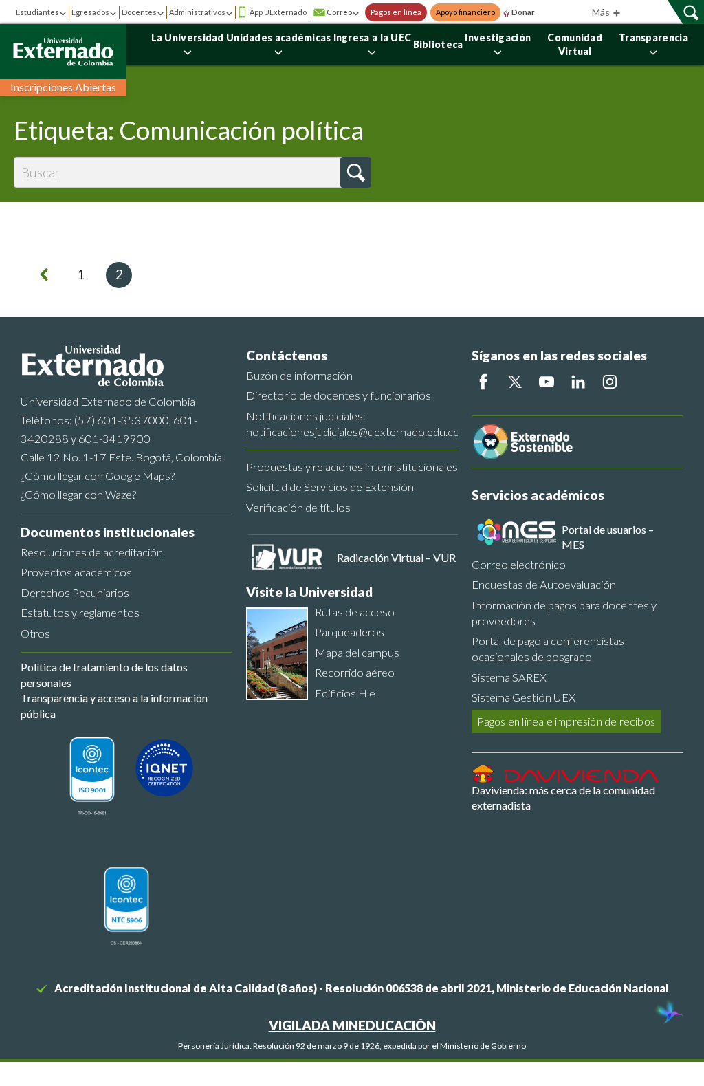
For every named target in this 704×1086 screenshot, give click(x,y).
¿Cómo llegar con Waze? (78, 494)
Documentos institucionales (108, 532)
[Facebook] (483, 381)
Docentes (139, 12)
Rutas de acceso (355, 611)
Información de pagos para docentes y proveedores (564, 612)
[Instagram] (610, 381)
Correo (339, 12)
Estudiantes (37, 12)
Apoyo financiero (465, 12)
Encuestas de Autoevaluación (544, 584)
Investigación (498, 37)
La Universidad (187, 37)
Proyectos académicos (76, 571)
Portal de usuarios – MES (608, 537)
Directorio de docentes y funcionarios (338, 395)
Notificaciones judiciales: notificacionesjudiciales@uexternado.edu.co (352, 423)
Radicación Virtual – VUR (396, 557)
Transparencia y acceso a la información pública (114, 705)
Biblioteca (438, 44)
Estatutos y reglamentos (80, 612)
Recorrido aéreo (355, 672)
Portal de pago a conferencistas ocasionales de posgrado (548, 648)
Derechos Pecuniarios (75, 592)
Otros (35, 633)
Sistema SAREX (509, 677)
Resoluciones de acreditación (92, 551)
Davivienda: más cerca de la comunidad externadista (563, 797)
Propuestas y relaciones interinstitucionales (352, 466)
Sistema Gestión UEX (523, 697)
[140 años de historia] (668, 1014)
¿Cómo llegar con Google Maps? (98, 475)
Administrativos (197, 12)
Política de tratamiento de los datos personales (104, 674)
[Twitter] (515, 381)
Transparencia (653, 37)
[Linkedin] (578, 381)
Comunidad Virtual (574, 44)
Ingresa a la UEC (372, 37)
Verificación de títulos (298, 507)
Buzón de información (299, 375)
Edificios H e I (348, 692)
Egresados (90, 12)
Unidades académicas (278, 37)
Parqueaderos (349, 631)
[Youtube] (546, 381)
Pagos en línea (396, 12)
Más (602, 12)
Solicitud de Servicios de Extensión (330, 486)
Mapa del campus (357, 652)
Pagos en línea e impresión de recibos (566, 721)
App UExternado (278, 12)
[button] (355, 172)
